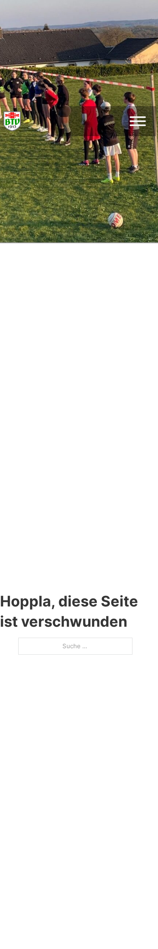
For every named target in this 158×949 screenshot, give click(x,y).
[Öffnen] (138, 121)
